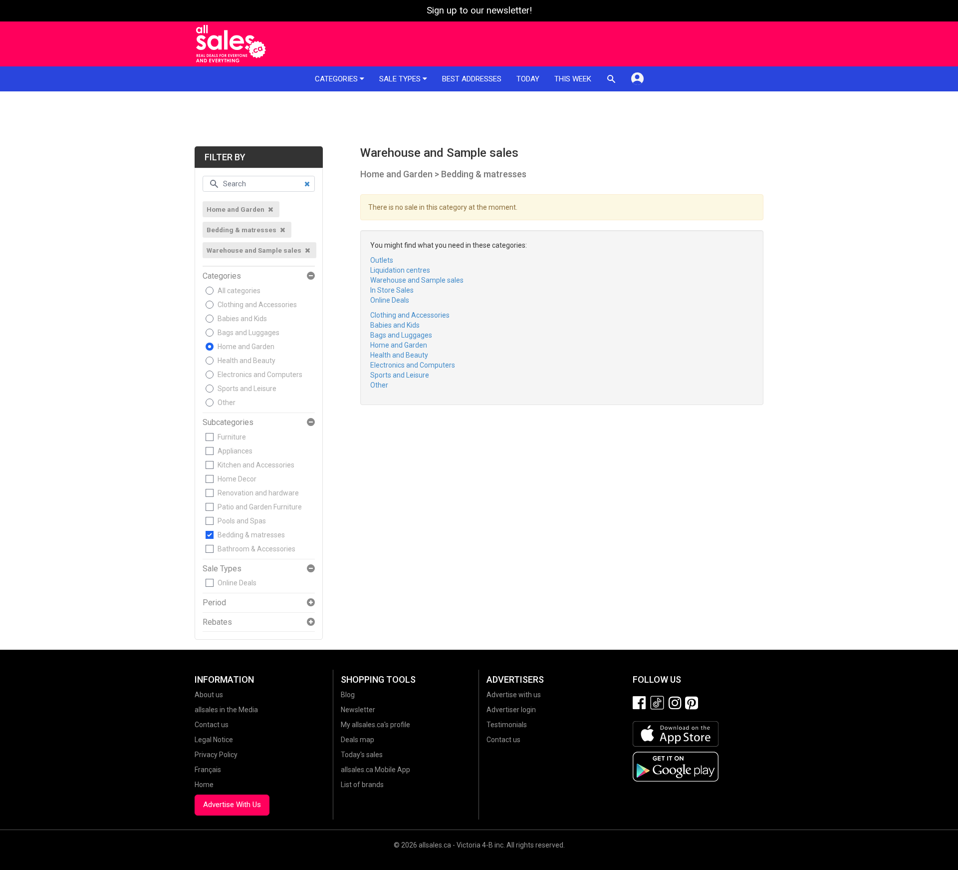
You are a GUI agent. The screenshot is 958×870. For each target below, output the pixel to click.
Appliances (235, 451)
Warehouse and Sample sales (417, 280)
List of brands (362, 785)
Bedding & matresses (251, 535)
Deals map (357, 740)
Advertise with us (513, 695)
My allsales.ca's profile (375, 725)
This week (572, 78)
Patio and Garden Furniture (260, 507)
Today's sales (362, 755)
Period (214, 602)
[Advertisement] (479, 118)
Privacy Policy (216, 755)
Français (208, 770)
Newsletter (358, 710)
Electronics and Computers (260, 375)
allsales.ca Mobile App (375, 770)
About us (209, 695)
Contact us (212, 725)
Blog (348, 695)
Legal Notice (214, 740)
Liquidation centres (400, 270)
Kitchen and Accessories (256, 465)
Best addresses (471, 78)
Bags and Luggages (248, 333)
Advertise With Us (232, 804)
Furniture (232, 437)
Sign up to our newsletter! (479, 10)
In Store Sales (392, 290)
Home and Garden (246, 347)
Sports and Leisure (247, 389)
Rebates (217, 622)
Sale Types (222, 568)
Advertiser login (511, 710)
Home (204, 785)
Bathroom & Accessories (256, 549)
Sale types (401, 78)
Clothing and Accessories (257, 305)
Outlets (381, 260)
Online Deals (237, 583)
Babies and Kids (242, 319)
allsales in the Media (226, 710)
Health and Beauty (246, 361)
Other (227, 403)
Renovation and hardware (258, 493)
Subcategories (228, 422)
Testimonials (506, 725)
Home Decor (237, 479)
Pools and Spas (242, 521)
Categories (337, 78)
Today (527, 78)
